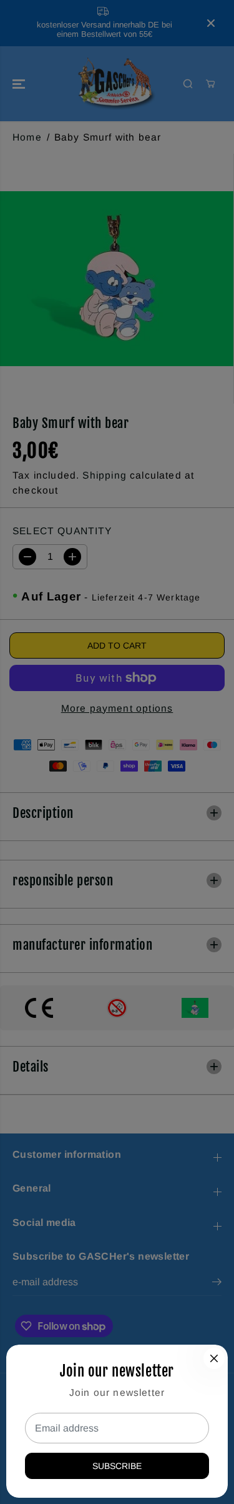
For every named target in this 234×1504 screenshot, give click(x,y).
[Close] (214, 1358)
